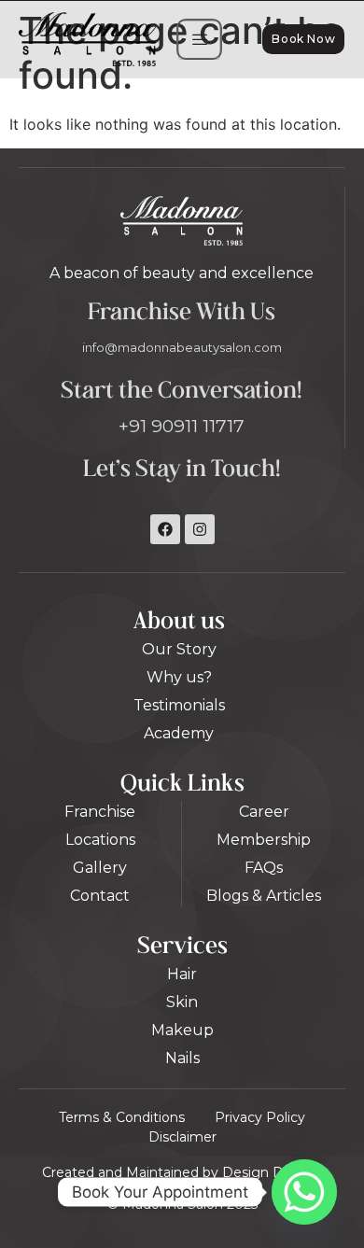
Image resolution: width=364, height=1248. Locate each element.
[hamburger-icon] (199, 40)
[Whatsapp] (304, 1192)
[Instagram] (200, 529)
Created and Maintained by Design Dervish (182, 1172)
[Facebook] (165, 529)
